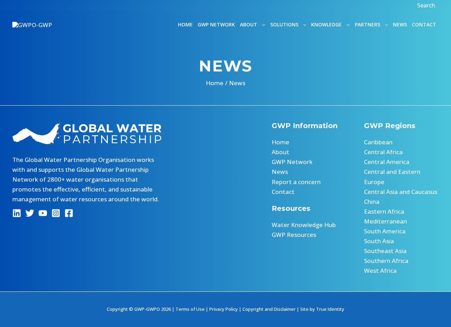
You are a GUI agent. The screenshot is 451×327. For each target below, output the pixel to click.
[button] (427, 5)
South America (385, 231)
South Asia (379, 241)
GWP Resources (294, 235)
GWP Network (216, 24)
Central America (386, 162)
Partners (367, 24)
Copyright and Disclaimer (269, 309)
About (280, 152)
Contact (424, 24)
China (371, 201)
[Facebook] (68, 213)
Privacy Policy (223, 309)
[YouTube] (42, 213)
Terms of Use (190, 309)
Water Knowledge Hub (304, 225)
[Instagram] (55, 213)
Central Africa (383, 152)
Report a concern (296, 182)
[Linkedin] (16, 213)
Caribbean (378, 142)
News (400, 24)
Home (185, 24)
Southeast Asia (385, 251)
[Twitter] (29, 213)
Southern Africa (386, 261)
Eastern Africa (384, 211)
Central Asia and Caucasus (400, 192)
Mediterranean (385, 221)
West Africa (380, 270)
